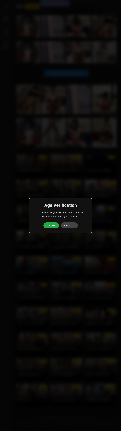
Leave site (69, 225)
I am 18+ (51, 225)
